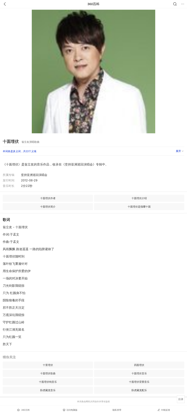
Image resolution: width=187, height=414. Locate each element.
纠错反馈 (165, 410)
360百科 (93, 4)
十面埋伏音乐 (139, 373)
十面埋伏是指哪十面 (139, 206)
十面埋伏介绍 (139, 198)
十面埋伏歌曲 (48, 373)
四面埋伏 (139, 364)
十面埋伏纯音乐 (48, 381)
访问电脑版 (71, 410)
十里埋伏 (48, 364)
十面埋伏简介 (48, 206)
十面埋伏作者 (48, 198)
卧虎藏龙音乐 (48, 390)
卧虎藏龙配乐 (139, 390)
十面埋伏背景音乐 (139, 381)
